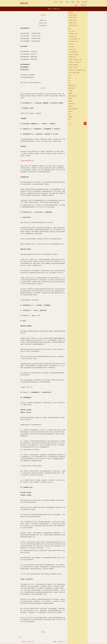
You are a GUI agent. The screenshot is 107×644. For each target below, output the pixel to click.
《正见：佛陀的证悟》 (73, 52)
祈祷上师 (70, 111)
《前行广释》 (71, 44)
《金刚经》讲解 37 (72, 15)
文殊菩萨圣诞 (71, 103)
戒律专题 (70, 101)
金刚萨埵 (70, 116)
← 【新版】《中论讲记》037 (26, 641)
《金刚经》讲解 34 (72, 22)
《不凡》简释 (71, 31)
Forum (69, 75)
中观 (67, 2)
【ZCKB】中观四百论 (73, 64)
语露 (69, 114)
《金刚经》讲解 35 (72, 20)
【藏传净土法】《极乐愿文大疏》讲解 (76, 70)
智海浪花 (70, 106)
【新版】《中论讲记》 (73, 67)
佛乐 (69, 83)
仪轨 (78, 2)
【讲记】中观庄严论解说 (73, 72)
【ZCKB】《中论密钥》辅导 (74, 62)
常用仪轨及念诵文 (72, 96)
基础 (61, 2)
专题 (69, 77)
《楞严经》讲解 (71, 49)
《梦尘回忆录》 (71, 46)
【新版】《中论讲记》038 (53, 8)
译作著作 (83, 5)
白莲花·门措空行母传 (73, 109)
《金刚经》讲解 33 (72, 25)
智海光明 (24, 3)
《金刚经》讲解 (71, 57)
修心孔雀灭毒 (71, 88)
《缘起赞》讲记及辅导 (73, 54)
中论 (69, 80)
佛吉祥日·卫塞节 (72, 85)
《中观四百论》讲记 (72, 33)
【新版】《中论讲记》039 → (59, 641)
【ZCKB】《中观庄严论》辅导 (75, 59)
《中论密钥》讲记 (72, 36)
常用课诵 (70, 98)
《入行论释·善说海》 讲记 (74, 39)
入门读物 (84, 2)
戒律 (73, 2)
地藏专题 (70, 93)
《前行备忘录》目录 (72, 41)
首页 (56, 2)
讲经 (76, 5)
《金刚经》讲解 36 (72, 17)
